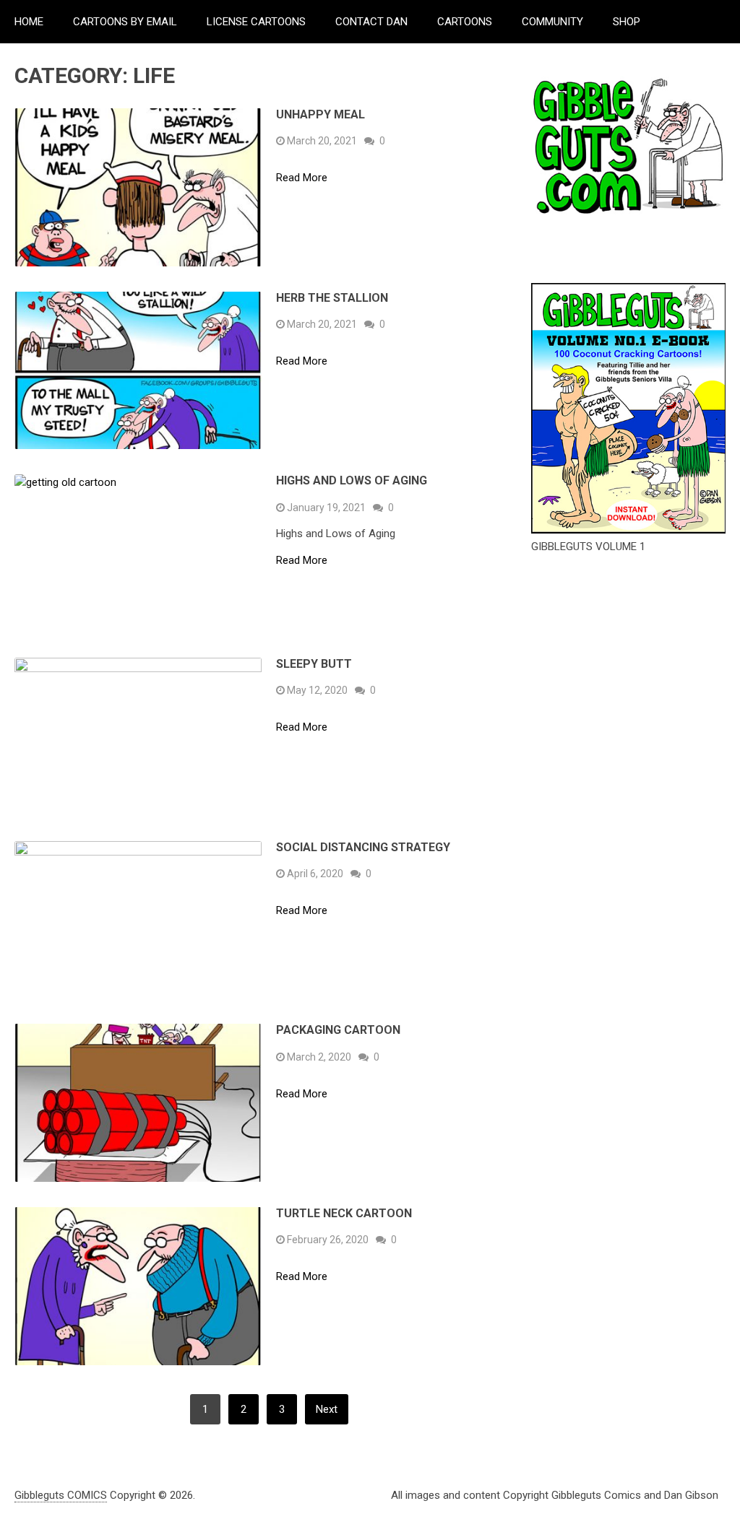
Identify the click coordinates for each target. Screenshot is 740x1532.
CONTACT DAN (371, 21)
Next (326, 1409)
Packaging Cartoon (338, 1030)
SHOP (626, 21)
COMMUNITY (552, 21)
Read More (301, 178)
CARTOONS (464, 21)
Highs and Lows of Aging (351, 480)
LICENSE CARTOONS (256, 21)
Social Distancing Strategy (363, 847)
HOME (28, 21)
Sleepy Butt (314, 664)
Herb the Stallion (332, 298)
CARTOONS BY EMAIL (125, 21)
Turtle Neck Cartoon (344, 1213)
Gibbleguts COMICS (60, 1495)
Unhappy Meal (320, 114)
